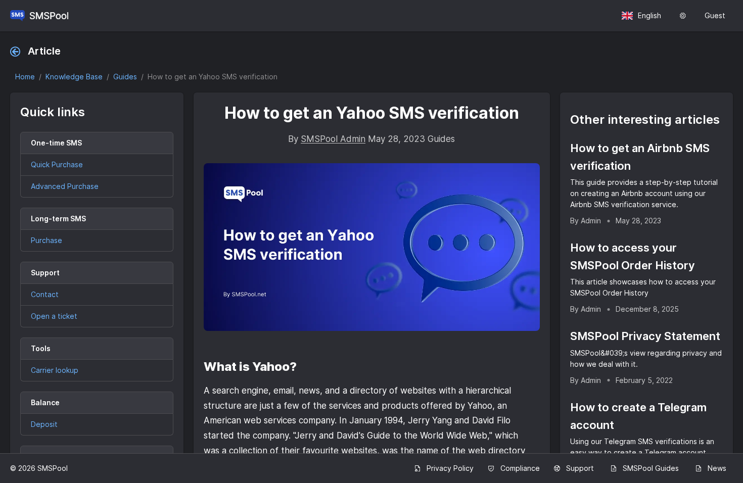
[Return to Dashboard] (39, 15)
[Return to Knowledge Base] (17, 51)
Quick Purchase (57, 164)
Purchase (46, 240)
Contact (45, 294)
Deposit (44, 424)
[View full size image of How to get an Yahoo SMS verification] (372, 247)
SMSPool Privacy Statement (645, 336)
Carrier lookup (54, 370)
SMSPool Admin (333, 139)
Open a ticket (54, 316)
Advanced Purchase (65, 186)
